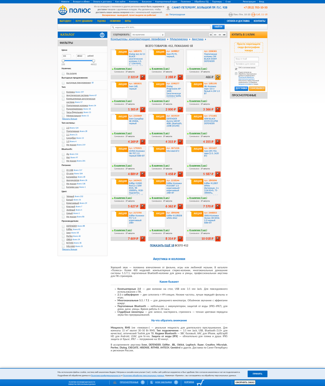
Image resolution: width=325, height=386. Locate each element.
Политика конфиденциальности (82, 382)
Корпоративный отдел (166, 2)
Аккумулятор (72, 180)
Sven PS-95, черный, (172, 55)
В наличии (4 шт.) (123, 68)
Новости (65, 2)
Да (67, 154)
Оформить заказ (244, 382)
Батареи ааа (72, 187)
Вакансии (147, 2)
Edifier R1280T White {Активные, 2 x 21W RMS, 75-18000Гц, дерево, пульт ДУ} (211, 190)
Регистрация (249, 2)
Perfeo (69, 236)
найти (218, 27)
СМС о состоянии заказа (247, 68)
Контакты (133, 2)
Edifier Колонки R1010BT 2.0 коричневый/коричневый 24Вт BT (174, 188)
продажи (242, 84)
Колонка (70, 92)
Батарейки (71, 177)
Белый (69, 200)
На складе (71, 73)
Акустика (197, 39)
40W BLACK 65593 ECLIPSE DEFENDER (211, 121)
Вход (261, 2)
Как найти (120, 2)
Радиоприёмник (74, 109)
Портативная (72, 131)
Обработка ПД (201, 2)
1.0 (67, 141)
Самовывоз (257, 88)
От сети (70, 173)
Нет (68, 157)
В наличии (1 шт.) (198, 68)
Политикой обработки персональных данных (246, 78)
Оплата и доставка (102, 2)
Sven (68, 233)
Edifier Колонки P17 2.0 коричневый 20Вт (136, 219)
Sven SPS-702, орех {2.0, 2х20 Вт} (211, 153)
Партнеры (217, 2)
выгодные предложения (78, 83)
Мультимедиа (179, 39)
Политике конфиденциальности (106, 375)
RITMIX (69, 243)
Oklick (69, 239)
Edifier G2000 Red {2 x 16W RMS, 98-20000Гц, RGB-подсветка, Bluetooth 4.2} (136, 189)
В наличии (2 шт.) (160, 68)
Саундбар (71, 138)
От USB (69, 170)
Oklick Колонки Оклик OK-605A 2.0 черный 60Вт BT (211, 219)
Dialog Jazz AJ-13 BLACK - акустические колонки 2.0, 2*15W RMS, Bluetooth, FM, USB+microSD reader (137, 62)
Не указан (71, 145)
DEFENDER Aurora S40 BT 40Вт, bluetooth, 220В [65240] (174, 122)
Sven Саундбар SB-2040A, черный (136, 121)
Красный (70, 206)
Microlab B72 (173, 151)
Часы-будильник (74, 112)
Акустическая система (77, 95)
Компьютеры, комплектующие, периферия (138, 39)
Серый (69, 213)
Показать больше (69, 119)
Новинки (115, 21)
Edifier (69, 229)
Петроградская (177, 14)
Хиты (128, 21)
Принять (257, 374)
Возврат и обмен (81, 2)
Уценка (101, 21)
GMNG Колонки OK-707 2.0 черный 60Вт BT (137, 153)
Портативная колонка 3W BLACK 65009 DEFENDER (210, 58)
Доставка (241, 88)
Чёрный (70, 196)
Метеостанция (73, 116)
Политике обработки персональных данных (143, 375)
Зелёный (70, 210)
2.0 (67, 128)
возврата (249, 84)
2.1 (67, 134)
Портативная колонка (77, 105)
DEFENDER (71, 226)
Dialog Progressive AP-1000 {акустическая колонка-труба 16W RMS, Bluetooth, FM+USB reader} (174, 94)
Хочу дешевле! (84, 21)
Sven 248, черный (133, 87)
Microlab (70, 246)
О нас (228, 2)
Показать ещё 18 (162, 245)
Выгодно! (65, 21)
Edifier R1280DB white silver (174, 216)
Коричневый (72, 203)
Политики (186, 2)
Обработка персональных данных (81, 384)
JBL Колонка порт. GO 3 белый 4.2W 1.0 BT (212, 90)
